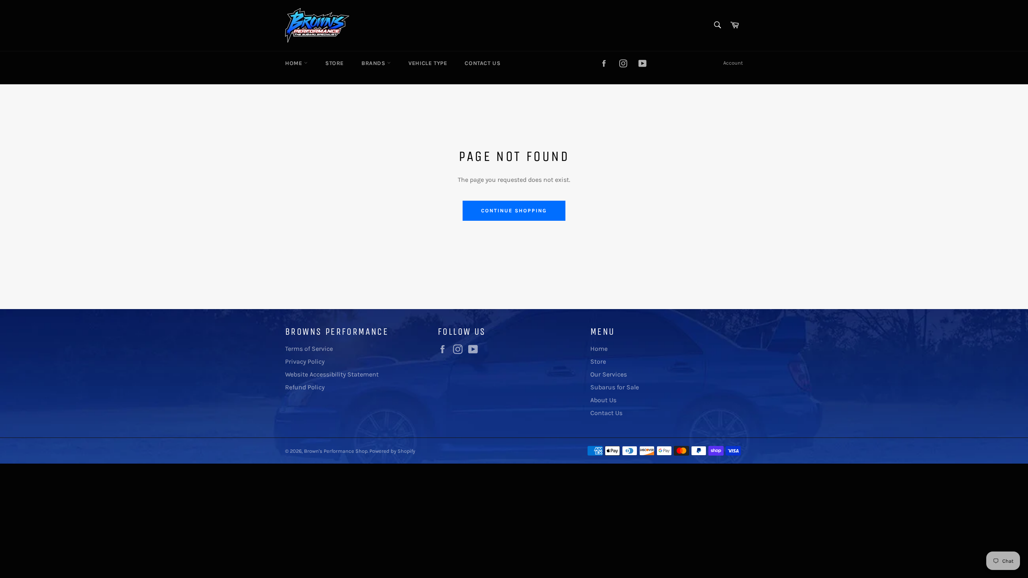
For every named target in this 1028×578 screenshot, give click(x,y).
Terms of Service (309, 348)
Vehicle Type (427, 63)
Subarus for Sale (614, 387)
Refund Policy (304, 387)
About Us (603, 400)
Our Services (608, 374)
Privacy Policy (304, 361)
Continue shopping (514, 211)
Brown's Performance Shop (335, 451)
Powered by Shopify (392, 451)
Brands (374, 63)
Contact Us (482, 63)
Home (294, 63)
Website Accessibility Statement (332, 374)
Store (334, 63)
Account (733, 63)
